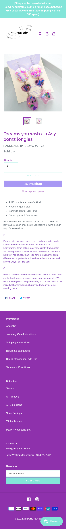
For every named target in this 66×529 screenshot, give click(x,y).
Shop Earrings (14, 413)
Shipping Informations (18, 342)
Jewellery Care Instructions (21, 334)
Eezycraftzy (27, 519)
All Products (12, 396)
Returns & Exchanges (18, 351)
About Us (11, 326)
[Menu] (60, 33)
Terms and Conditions (18, 367)
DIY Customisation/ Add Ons (21, 359)
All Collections (14, 405)
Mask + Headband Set (18, 429)
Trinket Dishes (14, 421)
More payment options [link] (33, 191)
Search (10, 388)
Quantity (8, 160)
